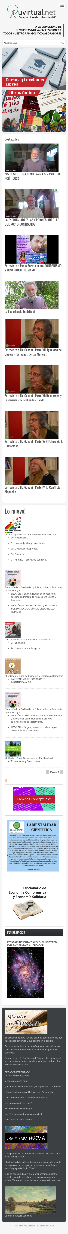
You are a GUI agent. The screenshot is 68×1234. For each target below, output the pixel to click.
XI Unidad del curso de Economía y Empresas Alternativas (34, 675)
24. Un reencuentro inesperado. (27, 648)
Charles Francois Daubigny (18, 1215)
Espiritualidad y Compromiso (25, 761)
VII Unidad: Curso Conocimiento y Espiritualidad (29, 758)
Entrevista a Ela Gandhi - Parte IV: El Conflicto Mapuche (32, 489)
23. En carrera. (18, 642)
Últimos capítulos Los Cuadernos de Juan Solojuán (30, 534)
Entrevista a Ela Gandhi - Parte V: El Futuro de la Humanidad (34, 443)
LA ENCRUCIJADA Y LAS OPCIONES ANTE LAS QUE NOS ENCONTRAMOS (32, 222)
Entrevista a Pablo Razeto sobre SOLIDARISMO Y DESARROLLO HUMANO (33, 267)
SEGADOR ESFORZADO (17, 1072)
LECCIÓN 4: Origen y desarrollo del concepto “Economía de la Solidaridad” (34, 729)
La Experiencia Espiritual (20, 311)
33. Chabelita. (18, 554)
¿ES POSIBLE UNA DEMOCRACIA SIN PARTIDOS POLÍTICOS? (33, 176)
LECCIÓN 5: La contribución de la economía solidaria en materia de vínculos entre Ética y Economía (33, 596)
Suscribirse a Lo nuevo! (6, 781)
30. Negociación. (19, 537)
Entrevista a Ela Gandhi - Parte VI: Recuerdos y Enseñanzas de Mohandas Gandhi (33, 397)
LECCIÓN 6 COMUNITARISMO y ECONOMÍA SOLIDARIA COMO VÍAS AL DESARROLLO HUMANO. (34, 608)
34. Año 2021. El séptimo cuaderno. (29, 559)
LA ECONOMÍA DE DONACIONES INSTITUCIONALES (28, 680)
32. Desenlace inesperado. (24, 548)
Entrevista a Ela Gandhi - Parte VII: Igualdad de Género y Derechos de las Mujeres (33, 352)
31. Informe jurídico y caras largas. (28, 543)
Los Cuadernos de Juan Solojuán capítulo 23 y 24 (30, 639)
